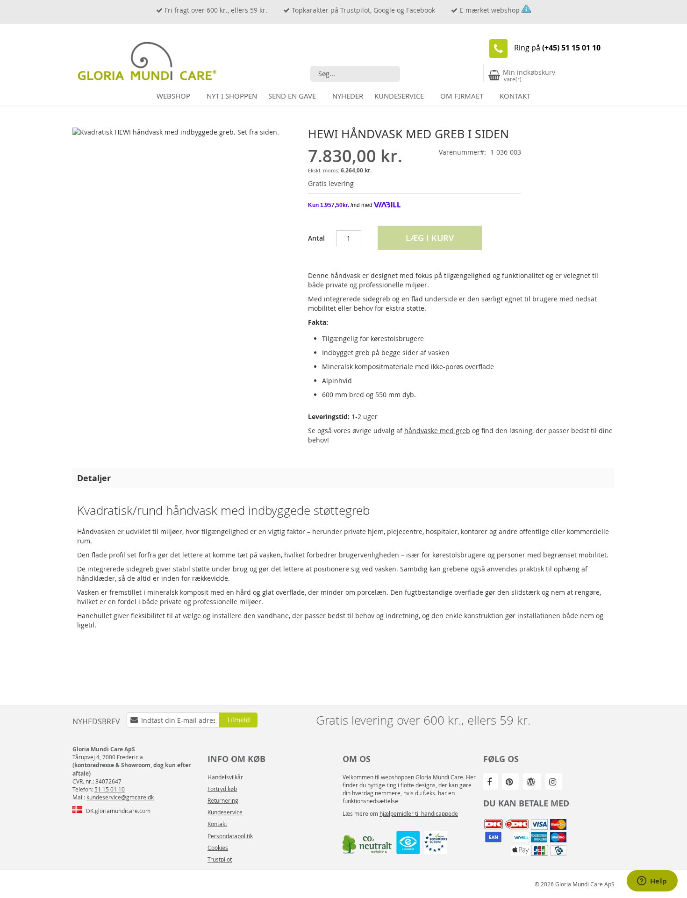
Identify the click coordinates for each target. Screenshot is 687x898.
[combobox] (355, 73)
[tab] (343, 478)
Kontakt (217, 823)
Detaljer (94, 478)
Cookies (218, 847)
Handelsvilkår (225, 777)
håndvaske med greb (437, 430)
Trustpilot (220, 859)
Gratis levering (331, 183)
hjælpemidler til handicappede (418, 813)
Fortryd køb (222, 788)
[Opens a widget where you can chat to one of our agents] (652, 881)
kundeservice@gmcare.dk (120, 797)
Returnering (223, 800)
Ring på (557, 48)
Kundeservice (225, 812)
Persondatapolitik (230, 836)
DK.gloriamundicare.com (118, 810)
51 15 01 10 (109, 789)
